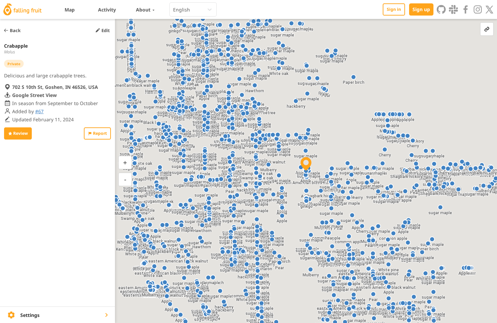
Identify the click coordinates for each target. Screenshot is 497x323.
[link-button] (487, 29)
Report (100, 133)
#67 (39, 111)
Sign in (394, 9)
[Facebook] (465, 9)
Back (15, 30)
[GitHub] (441, 9)
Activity (107, 9)
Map (70, 9)
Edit (105, 30)
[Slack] (453, 9)
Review (20, 133)
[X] (489, 9)
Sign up (421, 9)
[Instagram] (478, 9)
